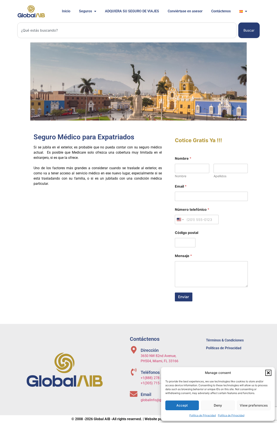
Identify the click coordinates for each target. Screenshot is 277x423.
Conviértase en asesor (185, 11)
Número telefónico (192, 209)
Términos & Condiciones (225, 340)
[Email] (133, 394)
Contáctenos (221, 11)
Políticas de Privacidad (223, 348)
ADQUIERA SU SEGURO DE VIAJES (132, 11)
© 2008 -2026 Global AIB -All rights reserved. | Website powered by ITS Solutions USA (138, 419)
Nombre (180, 176)
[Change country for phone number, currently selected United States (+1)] (180, 219)
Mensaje (183, 256)
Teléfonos (150, 372)
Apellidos (220, 176)
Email (181, 186)
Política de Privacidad (202, 415)
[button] (268, 373)
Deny (218, 405)
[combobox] (127, 30)
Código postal (186, 233)
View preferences (254, 405)
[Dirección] (133, 350)
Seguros (85, 11)
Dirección (150, 350)
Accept (182, 405)
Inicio (66, 11)
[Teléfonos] (133, 372)
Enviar (183, 297)
